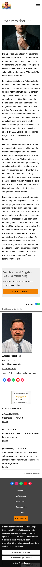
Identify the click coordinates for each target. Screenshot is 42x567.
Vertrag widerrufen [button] (21, 518)
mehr (5, 422)
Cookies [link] (21, 512)
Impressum (21, 490)
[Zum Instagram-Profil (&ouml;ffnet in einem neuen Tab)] (9, 380)
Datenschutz (21, 496)
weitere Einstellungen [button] (21, 563)
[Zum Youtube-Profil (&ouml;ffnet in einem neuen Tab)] (18, 380)
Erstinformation (21, 501)
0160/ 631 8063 (9, 368)
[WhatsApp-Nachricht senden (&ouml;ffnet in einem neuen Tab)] (13, 380)
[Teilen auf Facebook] (36, 304)
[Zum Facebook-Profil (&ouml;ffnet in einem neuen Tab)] (4, 380)
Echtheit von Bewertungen (33, 473)
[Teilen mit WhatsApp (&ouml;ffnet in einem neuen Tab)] (38, 304)
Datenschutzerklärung (14, 546)
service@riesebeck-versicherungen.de (19, 373)
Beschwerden (21, 507)
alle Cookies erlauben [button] (21, 552)
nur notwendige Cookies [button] (21, 558)
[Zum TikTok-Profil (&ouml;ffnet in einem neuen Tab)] (22, 380)
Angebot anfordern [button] (20, 291)
